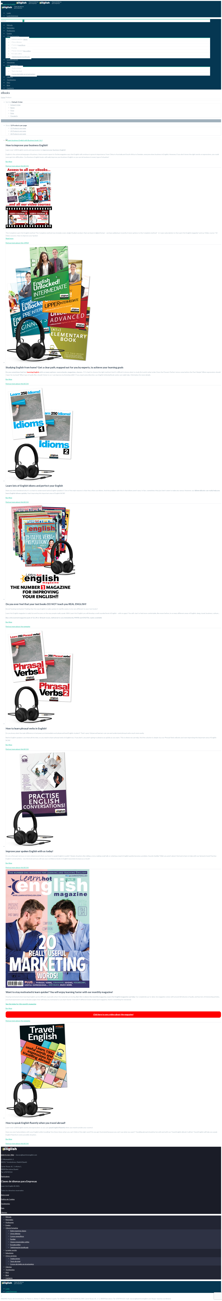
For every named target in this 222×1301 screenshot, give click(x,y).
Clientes (10, 77)
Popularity (14, 116)
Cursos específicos (18, 45)
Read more (9, 238)
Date (12, 113)
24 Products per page (18, 131)
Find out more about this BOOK (17, 166)
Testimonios (11, 80)
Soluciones (11, 62)
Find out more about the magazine (18, 626)
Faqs (2, 1208)
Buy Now (9, 162)
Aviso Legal (5, 1195)
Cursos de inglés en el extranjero (23, 74)
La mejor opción (12, 60)
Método (10, 25)
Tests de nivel (17, 71)
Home (3, 97)
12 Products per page (18, 128)
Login (9, 13)
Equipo (9, 33)
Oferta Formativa (13, 36)
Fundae (14, 48)
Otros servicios (12, 65)
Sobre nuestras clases (20, 39)
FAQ (8, 83)
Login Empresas (12, 16)
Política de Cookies (8, 1199)
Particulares (5, 1176)
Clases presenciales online (21, 51)
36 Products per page (18, 134)
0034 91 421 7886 (7, 1155)
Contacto (10, 88)
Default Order (15, 105)
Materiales (10, 28)
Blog (8, 85)
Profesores (11, 31)
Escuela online (17, 54)
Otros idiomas (17, 42)
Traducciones (16, 68)
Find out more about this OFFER (17, 243)
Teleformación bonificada (21, 57)
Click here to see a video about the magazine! (113, 1014)
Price (12, 110)
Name (12, 108)
